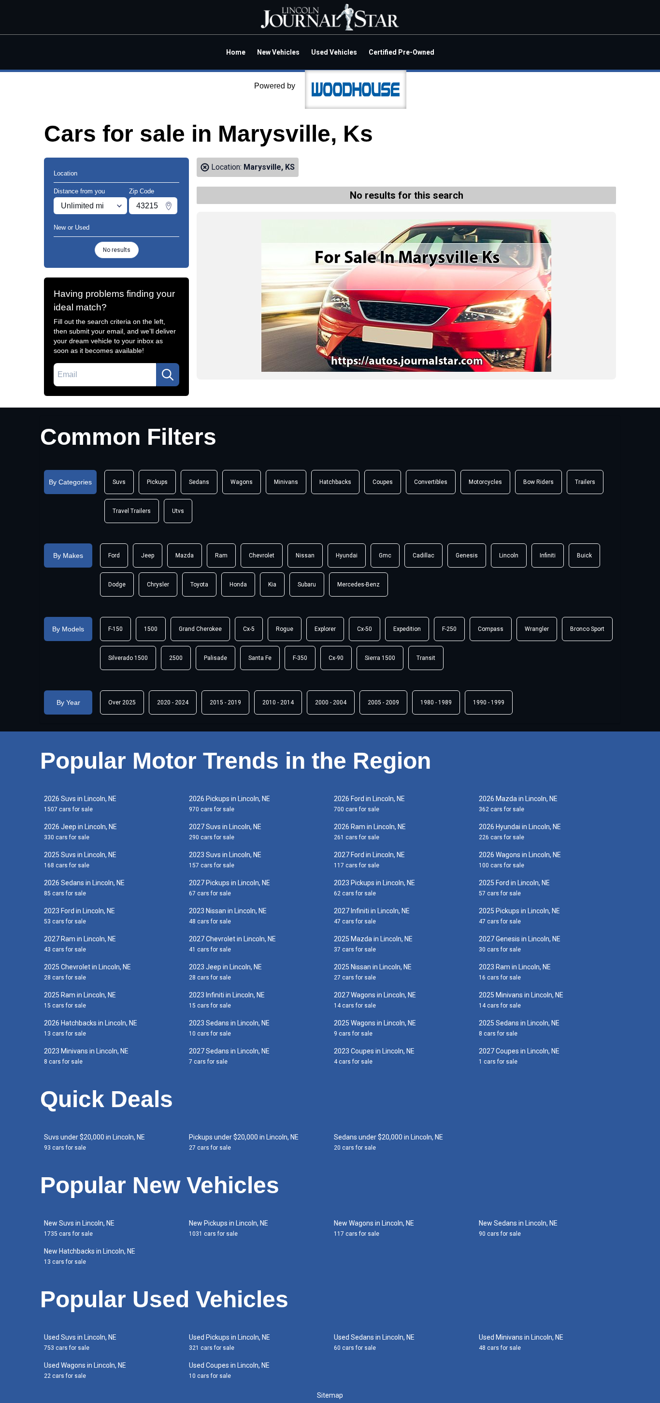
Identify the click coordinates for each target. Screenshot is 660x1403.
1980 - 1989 (436, 702)
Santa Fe (260, 658)
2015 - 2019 (225, 702)
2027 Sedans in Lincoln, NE (229, 1056)
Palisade (215, 658)
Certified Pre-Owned (401, 52)
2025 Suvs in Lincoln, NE (80, 860)
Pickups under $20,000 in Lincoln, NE (244, 1142)
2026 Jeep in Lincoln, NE (80, 832)
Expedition (407, 629)
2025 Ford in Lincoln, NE (514, 888)
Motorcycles (485, 482)
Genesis (467, 555)
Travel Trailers (132, 511)
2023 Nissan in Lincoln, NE (228, 916)
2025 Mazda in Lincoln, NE (373, 944)
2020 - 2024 (172, 702)
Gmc (385, 555)
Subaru (307, 584)
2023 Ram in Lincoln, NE (515, 972)
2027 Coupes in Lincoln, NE (519, 1056)
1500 (151, 629)
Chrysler (158, 584)
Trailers (585, 482)
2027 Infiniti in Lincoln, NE (372, 916)
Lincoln (508, 555)
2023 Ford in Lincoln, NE (79, 916)
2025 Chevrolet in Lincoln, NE (87, 972)
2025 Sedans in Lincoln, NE (519, 1028)
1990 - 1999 (488, 702)
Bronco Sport (587, 629)
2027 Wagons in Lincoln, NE (375, 1000)
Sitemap (330, 1395)
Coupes (383, 482)
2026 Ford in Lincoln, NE (369, 804)
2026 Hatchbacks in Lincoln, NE (90, 1028)
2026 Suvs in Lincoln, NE (80, 804)
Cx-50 (364, 629)
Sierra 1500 (380, 658)
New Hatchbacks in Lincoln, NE (89, 1256)
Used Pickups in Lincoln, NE (229, 1342)
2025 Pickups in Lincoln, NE (519, 916)
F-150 (115, 629)
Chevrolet (261, 555)
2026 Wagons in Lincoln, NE (520, 860)
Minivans (286, 482)
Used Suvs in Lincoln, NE (80, 1342)
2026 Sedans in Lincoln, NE (84, 888)
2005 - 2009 (383, 702)
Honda (238, 584)
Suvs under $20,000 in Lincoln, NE (94, 1142)
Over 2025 (122, 702)
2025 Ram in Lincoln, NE (80, 1000)
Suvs (119, 482)
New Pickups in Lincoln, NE (228, 1228)
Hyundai (347, 555)
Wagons (241, 482)
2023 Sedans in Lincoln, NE (229, 1028)
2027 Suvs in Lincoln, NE (225, 832)
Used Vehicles (334, 52)
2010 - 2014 (278, 702)
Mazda (184, 555)
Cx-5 (249, 629)
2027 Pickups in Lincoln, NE (229, 888)
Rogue (284, 629)
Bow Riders (538, 482)
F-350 (300, 658)
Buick (584, 555)
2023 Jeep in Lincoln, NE (225, 972)
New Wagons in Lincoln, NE (374, 1228)
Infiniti (548, 555)
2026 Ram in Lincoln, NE (370, 832)
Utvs (178, 511)
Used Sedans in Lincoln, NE (374, 1342)
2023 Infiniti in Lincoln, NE (227, 1000)
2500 (176, 658)
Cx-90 (336, 658)
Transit (425, 658)
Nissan (305, 555)
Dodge (117, 584)
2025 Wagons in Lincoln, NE (375, 1028)
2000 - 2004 (330, 702)
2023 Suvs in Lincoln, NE (225, 860)
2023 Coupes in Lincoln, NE (374, 1056)
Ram (221, 555)
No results (116, 250)
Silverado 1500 (128, 658)
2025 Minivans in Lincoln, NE (521, 1000)
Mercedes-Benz (358, 584)
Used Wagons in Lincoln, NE (85, 1370)
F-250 (449, 629)
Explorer (325, 629)
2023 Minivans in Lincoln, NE (86, 1056)
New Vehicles (278, 52)
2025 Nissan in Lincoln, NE (373, 972)
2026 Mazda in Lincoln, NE (518, 804)
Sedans (199, 482)
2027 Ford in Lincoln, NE (369, 860)
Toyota (199, 584)
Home (235, 52)
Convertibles (430, 482)
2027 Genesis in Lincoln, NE (519, 944)
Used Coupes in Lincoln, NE (229, 1370)
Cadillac (423, 555)
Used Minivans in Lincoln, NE (521, 1342)
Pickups (157, 482)
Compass (490, 629)
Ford (114, 555)
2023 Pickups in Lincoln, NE (374, 888)
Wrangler (537, 629)
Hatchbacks (335, 482)
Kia (272, 584)
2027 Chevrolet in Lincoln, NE (232, 944)
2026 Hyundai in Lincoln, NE (520, 832)
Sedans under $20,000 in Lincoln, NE (388, 1142)
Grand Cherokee (200, 629)
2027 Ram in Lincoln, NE (80, 944)
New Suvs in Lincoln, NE (79, 1228)
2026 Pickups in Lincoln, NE (229, 804)
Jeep (147, 555)
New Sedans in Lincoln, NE (518, 1228)
